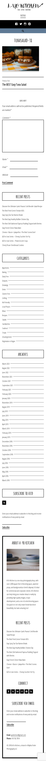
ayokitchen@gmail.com (18, 735)
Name (5, 159)
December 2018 (7, 441)
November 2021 (7, 376)
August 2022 (6, 368)
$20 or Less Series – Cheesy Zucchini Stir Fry (16, 236)
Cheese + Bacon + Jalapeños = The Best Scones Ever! (18, 232)
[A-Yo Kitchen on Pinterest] (26, 691)
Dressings (5, 285)
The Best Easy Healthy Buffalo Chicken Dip (15, 219)
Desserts (4, 280)
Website (5, 174)
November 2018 (7, 445)
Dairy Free (5, 276)
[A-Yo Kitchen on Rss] (31, 691)
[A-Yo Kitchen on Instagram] (22, 691)
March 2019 (6, 428)
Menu (23, 15)
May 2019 (5, 420)
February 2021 (6, 389)
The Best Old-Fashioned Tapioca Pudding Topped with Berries (21, 223)
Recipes (4, 315)
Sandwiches (6, 324)
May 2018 (5, 471)
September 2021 (7, 385)
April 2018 (5, 476)
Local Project (6, 306)
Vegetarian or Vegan (8, 341)
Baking (4, 272)
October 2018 (6, 450)
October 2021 (6, 381)
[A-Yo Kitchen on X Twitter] (13, 691)
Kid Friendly (6, 302)
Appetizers (5, 267)
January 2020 (6, 398)
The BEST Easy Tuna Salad (14, 83)
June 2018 (5, 467)
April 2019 (5, 424)
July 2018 (5, 463)
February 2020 (6, 394)
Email (4, 166)
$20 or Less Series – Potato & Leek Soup (15, 240)
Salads (4, 319)
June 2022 (5, 372)
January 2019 (6, 437)
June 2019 (5, 415)
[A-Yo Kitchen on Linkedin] (18, 691)
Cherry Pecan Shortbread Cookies (13, 245)
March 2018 (6, 480)
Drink (4, 289)
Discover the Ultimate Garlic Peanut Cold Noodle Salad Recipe (22, 206)
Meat (4, 311)
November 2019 (7, 402)
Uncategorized (7, 337)
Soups (4, 332)
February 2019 (6, 432)
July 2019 (5, 411)
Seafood (5, 328)
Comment (6, 117)
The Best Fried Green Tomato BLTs (13, 210)
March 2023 (6, 363)
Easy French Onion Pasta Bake (11, 228)
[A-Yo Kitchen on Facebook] (9, 691)
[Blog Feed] (4, 503)
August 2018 (6, 458)
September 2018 (7, 454)
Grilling (4, 298)
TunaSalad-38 (23, 40)
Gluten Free (6, 293)
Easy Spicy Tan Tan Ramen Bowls (12, 215)
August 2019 (6, 407)
